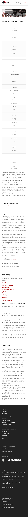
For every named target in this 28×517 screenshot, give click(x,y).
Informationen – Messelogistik (9, 429)
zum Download (6, 205)
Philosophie (5, 439)
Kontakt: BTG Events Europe (8, 422)
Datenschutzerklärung (13, 510)
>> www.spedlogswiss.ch (7, 479)
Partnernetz (5, 437)
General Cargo (5, 415)
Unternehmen (5, 433)
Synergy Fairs (5, 431)
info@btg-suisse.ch (10, 507)
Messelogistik (5, 428)
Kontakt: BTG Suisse (6, 424)
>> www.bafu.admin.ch (7, 487)
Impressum (4, 418)
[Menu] (25, 2)
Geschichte (4, 435)
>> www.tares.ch (6, 483)
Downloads (4, 413)
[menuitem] (25, 2)
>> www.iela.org (5, 474)
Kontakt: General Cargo (7, 426)
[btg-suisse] (11, 3)
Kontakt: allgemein (6, 420)
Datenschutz (5, 411)
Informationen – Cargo (7, 416)
